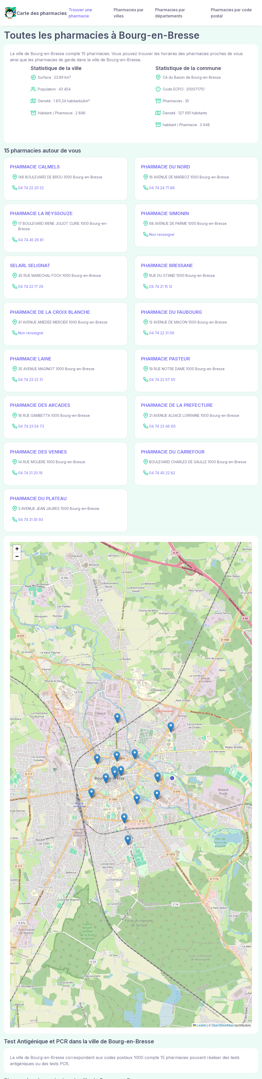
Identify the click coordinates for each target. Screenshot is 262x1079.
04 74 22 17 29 (30, 286)
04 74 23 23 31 (30, 379)
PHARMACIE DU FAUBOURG (171, 312)
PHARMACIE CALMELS (35, 166)
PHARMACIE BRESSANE (167, 265)
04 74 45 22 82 (162, 473)
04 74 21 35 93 (30, 519)
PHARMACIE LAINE (30, 358)
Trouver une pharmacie (80, 12)
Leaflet (201, 1025)
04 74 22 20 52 (31, 188)
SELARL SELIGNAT (30, 265)
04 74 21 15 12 (160, 286)
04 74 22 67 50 (162, 379)
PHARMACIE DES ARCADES (40, 405)
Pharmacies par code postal (231, 12)
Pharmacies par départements (170, 12)
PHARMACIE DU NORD (165, 166)
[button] (137, 799)
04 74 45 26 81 (30, 240)
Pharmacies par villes (129, 12)
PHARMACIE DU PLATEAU (38, 498)
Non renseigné (161, 234)
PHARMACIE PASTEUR (165, 358)
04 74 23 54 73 (31, 426)
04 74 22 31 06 (161, 333)
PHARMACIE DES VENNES (38, 452)
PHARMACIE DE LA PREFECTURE (177, 405)
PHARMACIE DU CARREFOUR (172, 452)
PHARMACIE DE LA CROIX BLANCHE (50, 312)
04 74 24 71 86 (162, 188)
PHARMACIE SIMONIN (165, 213)
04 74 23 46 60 (162, 426)
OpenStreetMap (223, 1025)
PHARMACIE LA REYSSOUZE (41, 213)
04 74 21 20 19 (30, 473)
